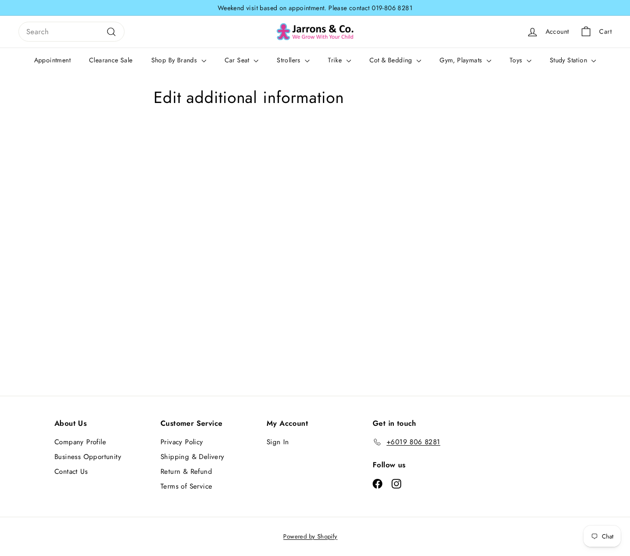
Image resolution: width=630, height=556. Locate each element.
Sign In (278, 442)
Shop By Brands (175, 60)
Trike (336, 60)
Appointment (52, 60)
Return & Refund (186, 471)
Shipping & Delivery (192, 457)
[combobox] (71, 32)
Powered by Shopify (310, 536)
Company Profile (80, 442)
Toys (517, 60)
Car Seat (238, 60)
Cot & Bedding (392, 60)
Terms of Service (186, 486)
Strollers (290, 60)
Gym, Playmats (462, 60)
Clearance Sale (111, 60)
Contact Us (71, 471)
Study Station (569, 60)
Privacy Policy (181, 442)
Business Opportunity (87, 457)
